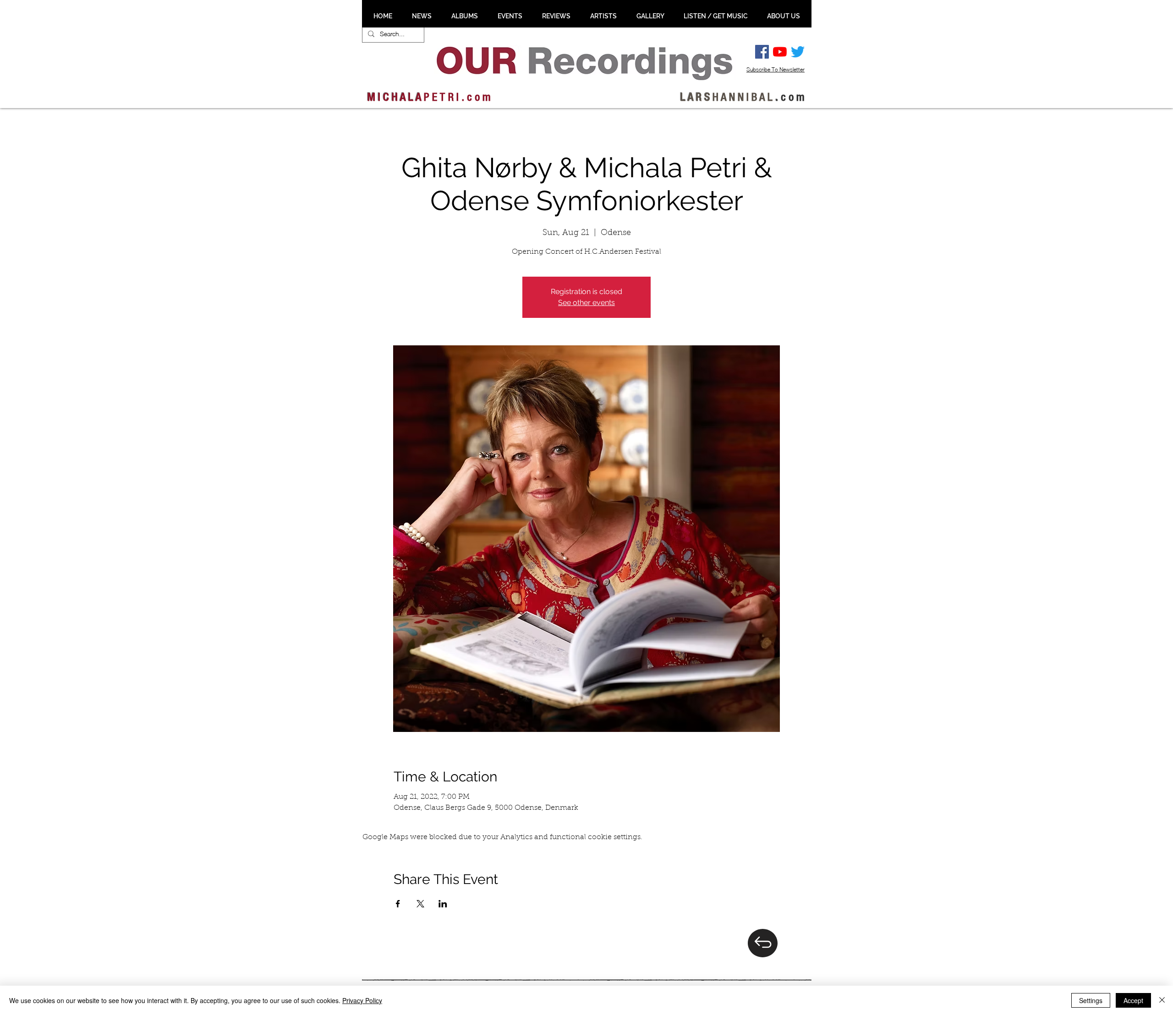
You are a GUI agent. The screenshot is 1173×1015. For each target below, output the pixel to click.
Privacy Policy (362, 1000)
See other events (586, 302)
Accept (1133, 1000)
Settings (1090, 1000)
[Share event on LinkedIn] (443, 903)
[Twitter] (798, 52)
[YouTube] (780, 52)
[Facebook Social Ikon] (762, 52)
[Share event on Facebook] (398, 903)
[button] (421, 16)
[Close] (1162, 1000)
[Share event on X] (420, 903)
